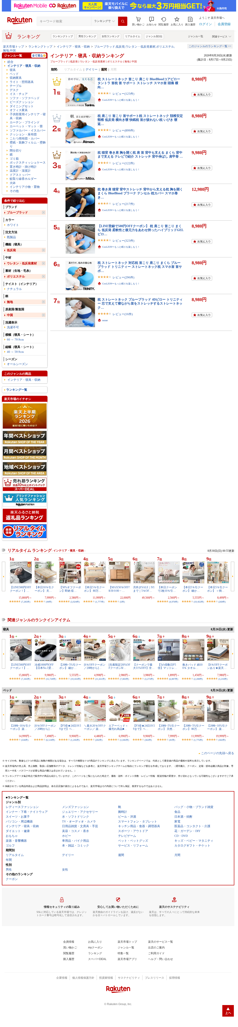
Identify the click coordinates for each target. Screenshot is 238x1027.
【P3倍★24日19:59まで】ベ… (144, 727)
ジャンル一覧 (195, 36)
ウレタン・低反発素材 (22, 263)
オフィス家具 (19, 110)
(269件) (222, 601)
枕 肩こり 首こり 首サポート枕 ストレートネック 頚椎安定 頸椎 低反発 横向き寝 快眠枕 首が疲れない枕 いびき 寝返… (140, 120)
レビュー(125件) (123, 93)
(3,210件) (222, 679)
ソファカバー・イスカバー (28, 130)
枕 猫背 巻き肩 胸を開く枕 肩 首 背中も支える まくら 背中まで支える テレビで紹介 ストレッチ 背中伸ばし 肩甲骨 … (140, 154)
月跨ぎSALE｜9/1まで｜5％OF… (144, 589)
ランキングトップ (63, 36)
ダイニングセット (22, 106)
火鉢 (13, 183)
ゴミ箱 (14, 158)
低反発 (11, 250)
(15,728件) (51, 679)
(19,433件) (76, 679)
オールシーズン (17, 364)
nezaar (105, 320)
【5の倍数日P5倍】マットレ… (167, 666)
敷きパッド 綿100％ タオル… (192, 666)
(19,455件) (199, 601)
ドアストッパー (20, 175)
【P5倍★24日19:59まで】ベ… (70, 727)
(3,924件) (75, 601)
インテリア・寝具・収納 (73, 46)
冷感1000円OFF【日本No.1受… (44, 666)
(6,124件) (50, 740)
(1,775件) (198, 740)
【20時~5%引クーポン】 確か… (70, 666)
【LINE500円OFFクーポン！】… (20, 589)
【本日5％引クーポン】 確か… (192, 589)
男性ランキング (87, 36)
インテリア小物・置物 (25, 187)
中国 (10, 315)
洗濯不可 (13, 327)
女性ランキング (110, 36)
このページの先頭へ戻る (217, 753)
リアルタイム (132, 36)
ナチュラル (14, 289)
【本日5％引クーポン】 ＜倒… (217, 589)
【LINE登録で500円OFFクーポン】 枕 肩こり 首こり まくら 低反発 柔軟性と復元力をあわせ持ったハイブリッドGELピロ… (141, 230)
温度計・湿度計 (20, 170)
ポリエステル (16, 276)
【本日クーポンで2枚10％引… (167, 589)
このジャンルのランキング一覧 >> (210, 46)
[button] (151, 21)
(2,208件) (198, 679)
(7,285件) (25, 601)
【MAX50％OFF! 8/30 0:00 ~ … (119, 589)
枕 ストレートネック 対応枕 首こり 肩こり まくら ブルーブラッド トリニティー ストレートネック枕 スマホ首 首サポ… (140, 267)
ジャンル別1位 (154, 36)
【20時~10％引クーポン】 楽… (20, 727)
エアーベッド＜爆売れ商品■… (118, 727)
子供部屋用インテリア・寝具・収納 (28, 116)
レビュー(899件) (123, 130)
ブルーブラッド (17, 212)
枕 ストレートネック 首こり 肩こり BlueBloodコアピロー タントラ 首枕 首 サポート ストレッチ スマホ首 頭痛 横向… (139, 83)
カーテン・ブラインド (25, 122)
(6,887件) (173, 679)
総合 (10, 62)
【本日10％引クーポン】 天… (44, 589)
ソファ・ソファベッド (25, 98)
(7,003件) (124, 679)
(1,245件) (75, 740)
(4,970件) (173, 601)
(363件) (148, 740)
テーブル (16, 86)
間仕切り (16, 150)
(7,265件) (25, 679)
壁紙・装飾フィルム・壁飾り (28, 144)
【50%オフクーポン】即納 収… (70, 589)
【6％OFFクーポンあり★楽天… (217, 666)
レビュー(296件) (123, 277)
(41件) (172, 740)
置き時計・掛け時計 (23, 166)
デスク (14, 90)
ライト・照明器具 (22, 82)
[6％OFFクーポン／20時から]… (94, 666)
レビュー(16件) (123, 314)
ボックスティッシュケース (28, 162)
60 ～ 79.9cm (15, 339)
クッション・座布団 (23, 134)
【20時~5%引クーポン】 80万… (193, 727)
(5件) (122, 601)
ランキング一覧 (16, 389)
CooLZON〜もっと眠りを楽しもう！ (121, 100)
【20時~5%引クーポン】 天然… (169, 727)
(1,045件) (124, 740)
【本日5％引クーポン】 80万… (94, 589)
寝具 (13, 70)
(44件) (49, 601)
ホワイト (13, 225)
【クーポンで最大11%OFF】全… (144, 666)
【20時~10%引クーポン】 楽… (217, 727)
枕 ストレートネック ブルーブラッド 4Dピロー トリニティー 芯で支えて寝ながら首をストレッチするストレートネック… (140, 303)
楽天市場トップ (13, 46)
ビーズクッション (22, 102)
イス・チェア (19, 94)
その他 (14, 191)
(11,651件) (100, 679)
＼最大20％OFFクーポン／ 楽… (95, 727)
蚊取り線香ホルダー (23, 178)
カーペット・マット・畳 (26, 126)
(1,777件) (99, 601)
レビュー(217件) (123, 204)
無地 (10, 302)
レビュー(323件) (123, 240)
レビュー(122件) (123, 163)
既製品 (11, 237)
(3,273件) (149, 679)
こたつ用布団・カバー (25, 138)
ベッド (14, 74)
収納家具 (16, 77)
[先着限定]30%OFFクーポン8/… (119, 666)
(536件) (24, 740)
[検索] (122, 21)
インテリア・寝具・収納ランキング (87, 55)
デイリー (92, 69)
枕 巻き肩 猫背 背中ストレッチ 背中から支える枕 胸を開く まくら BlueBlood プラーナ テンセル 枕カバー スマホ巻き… (140, 193)
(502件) (222, 740)
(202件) (98, 740)
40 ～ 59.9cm (15, 352)
